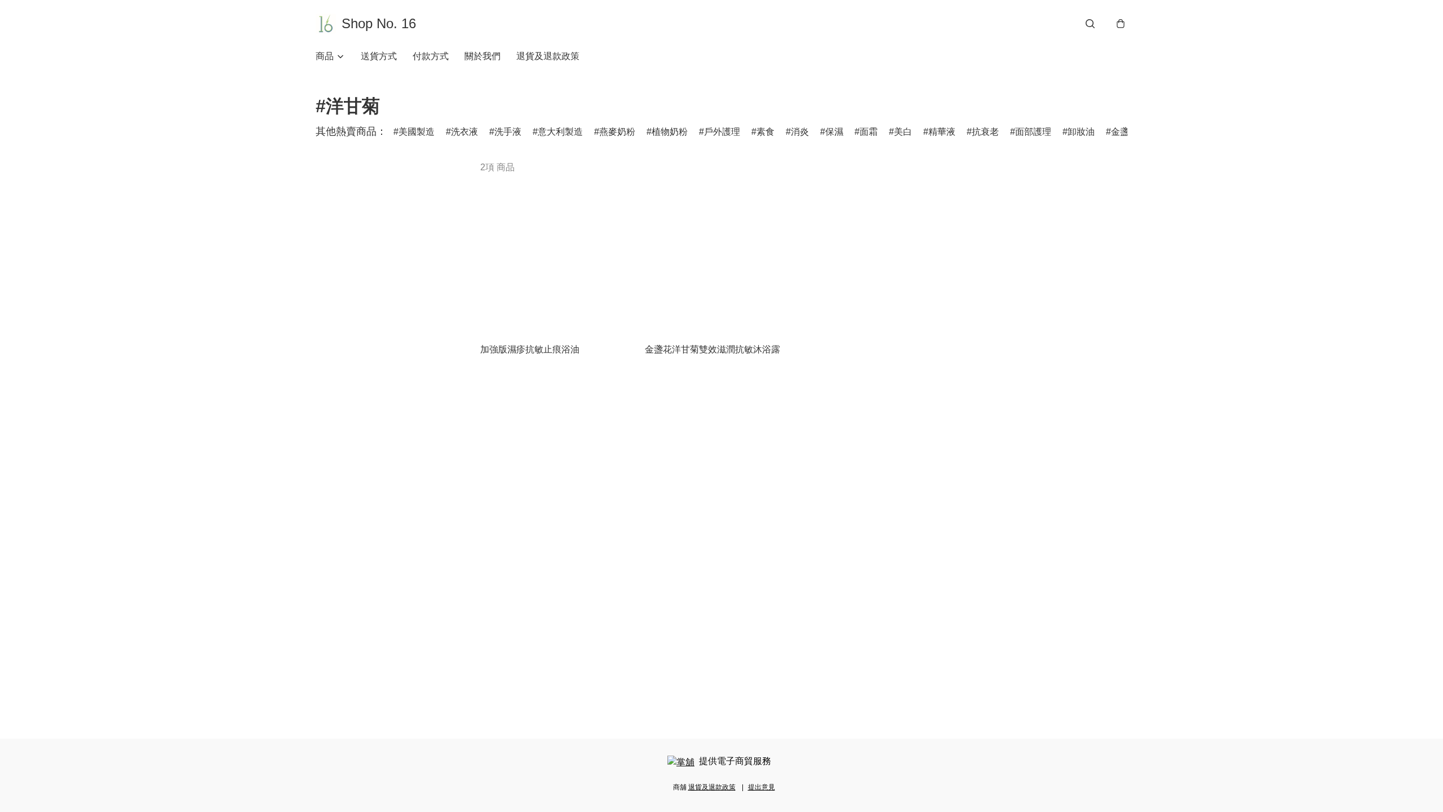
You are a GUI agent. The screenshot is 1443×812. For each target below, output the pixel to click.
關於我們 (482, 56)
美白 (903, 131)
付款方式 (431, 56)
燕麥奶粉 (617, 131)
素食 (765, 131)
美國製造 (417, 131)
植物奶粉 (670, 131)
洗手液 (507, 131)
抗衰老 (985, 131)
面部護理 (1033, 131)
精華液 (941, 131)
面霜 (869, 131)
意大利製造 (560, 131)
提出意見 (761, 787)
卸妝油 (1081, 131)
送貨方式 (379, 56)
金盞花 (1124, 131)
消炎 (800, 131)
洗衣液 (464, 131)
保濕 (834, 131)
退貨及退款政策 (547, 56)
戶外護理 (722, 131)
